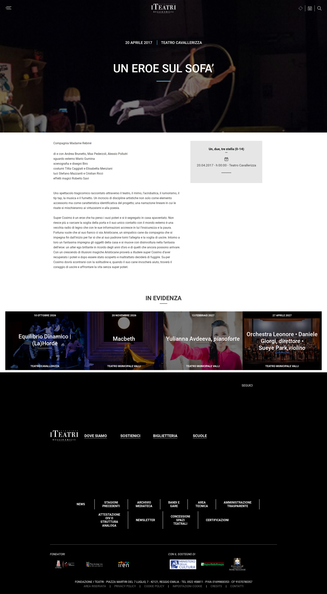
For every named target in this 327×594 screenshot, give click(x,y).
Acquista (31, 367)
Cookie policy (154, 586)
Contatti (237, 586)
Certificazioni (217, 520)
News (81, 504)
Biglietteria (165, 435)
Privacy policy (125, 586)
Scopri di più (58, 367)
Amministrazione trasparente (237, 504)
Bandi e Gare (174, 504)
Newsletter (145, 520)
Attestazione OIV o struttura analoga (109, 520)
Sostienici (130, 435)
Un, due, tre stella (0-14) (226, 149)
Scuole (200, 435)
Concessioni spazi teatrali (180, 520)
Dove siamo (95, 435)
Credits (216, 586)
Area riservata (95, 586)
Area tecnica (201, 504)
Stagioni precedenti (111, 504)
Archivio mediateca (144, 504)
